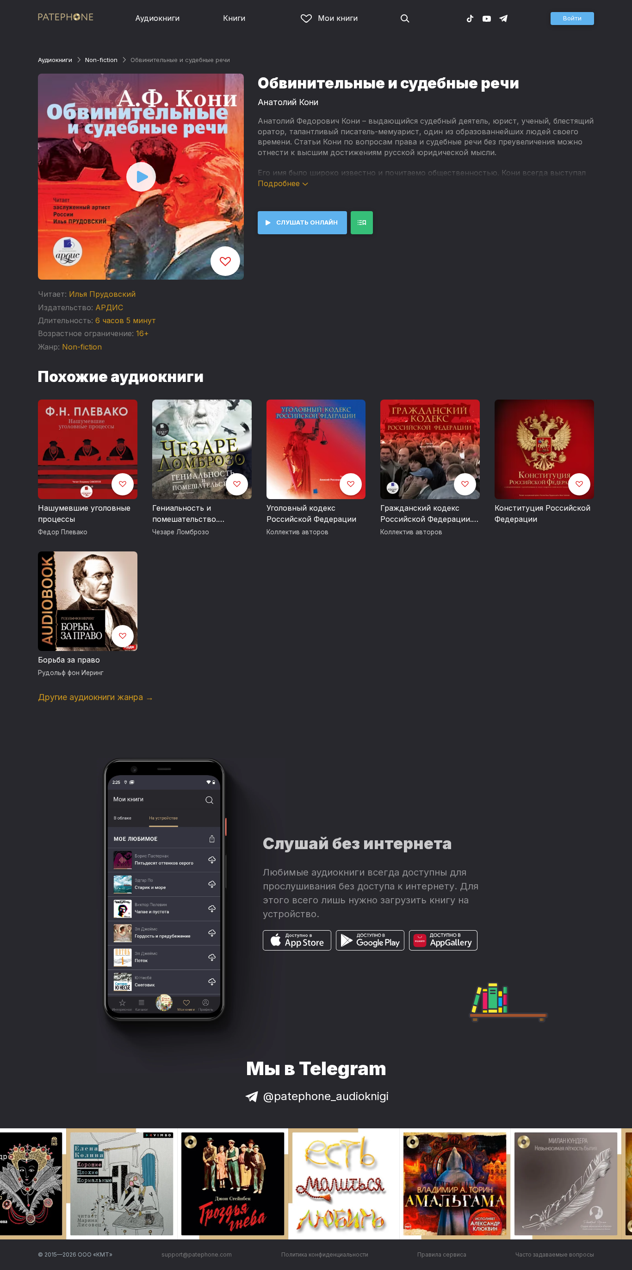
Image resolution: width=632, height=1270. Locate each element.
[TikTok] (470, 18)
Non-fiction (101, 59)
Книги (234, 18)
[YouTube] (486, 18)
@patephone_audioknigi (326, 1096)
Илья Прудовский (102, 294)
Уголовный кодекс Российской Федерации (311, 513)
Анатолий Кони (288, 102)
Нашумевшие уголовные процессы (84, 513)
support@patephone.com (196, 1254)
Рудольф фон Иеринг (71, 672)
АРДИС (109, 307)
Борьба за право (69, 659)
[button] (572, 18)
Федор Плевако (62, 532)
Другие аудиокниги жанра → (96, 697)
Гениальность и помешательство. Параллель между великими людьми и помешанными (190, 514)
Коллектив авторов (297, 532)
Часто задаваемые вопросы (554, 1254)
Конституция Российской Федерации (542, 513)
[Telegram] (503, 18)
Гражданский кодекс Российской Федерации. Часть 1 (426, 514)
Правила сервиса (441, 1254)
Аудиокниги (157, 18)
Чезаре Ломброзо (180, 532)
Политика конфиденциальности (324, 1254)
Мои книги (338, 18)
